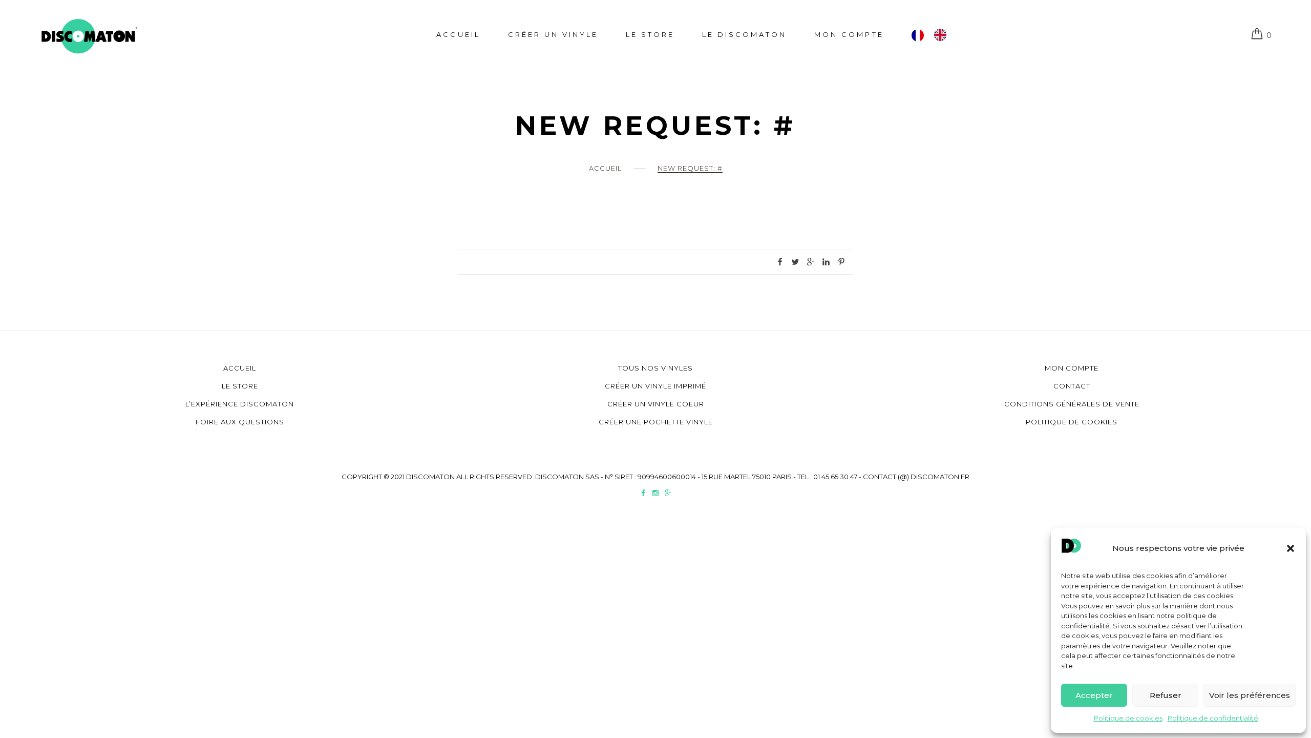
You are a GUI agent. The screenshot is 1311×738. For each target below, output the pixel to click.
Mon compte (848, 34)
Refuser (1165, 695)
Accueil (458, 34)
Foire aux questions (240, 422)
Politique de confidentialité (1213, 718)
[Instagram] (655, 494)
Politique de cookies (1128, 718)
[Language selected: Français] (934, 35)
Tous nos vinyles (655, 368)
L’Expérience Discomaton (239, 404)
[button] (1290, 548)
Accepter (1094, 695)
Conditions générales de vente (1071, 404)
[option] (943, 35)
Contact (1071, 386)
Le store (650, 34)
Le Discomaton (744, 34)
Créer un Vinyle (553, 34)
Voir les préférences (1249, 695)
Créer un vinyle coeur (655, 404)
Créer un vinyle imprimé (655, 386)
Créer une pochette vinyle (656, 422)
